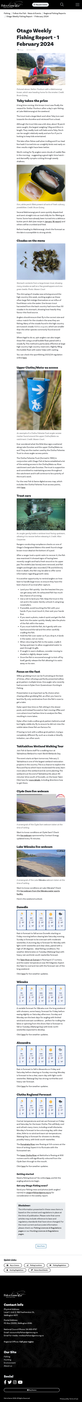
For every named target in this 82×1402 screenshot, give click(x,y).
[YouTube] (20, 1383)
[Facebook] (5, 1383)
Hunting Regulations (16, 1270)
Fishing (7, 13)
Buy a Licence (14, 1265)
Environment (10, 1363)
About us (8, 1366)
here (25, 357)
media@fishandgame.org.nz (31, 1335)
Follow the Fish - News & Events (27, 13)
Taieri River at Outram (30, 960)
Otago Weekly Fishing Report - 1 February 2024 (27, 16)
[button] (77, 4)
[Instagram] (15, 1383)
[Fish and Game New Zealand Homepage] (12, 4)
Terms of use (73, 1399)
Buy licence (32, 1390)
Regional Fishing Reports (55, 13)
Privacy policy (64, 1399)
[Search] (62, 4)
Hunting (7, 1359)
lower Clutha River (28, 1155)
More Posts (41, 1246)
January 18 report (53, 221)
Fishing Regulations (59, 1265)
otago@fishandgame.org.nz (38, 1192)
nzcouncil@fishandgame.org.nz (24, 1332)
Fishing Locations (36, 1265)
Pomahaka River (27, 1144)
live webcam (26, 835)
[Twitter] (10, 1383)
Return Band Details (41, 1270)
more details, (35, 780)
